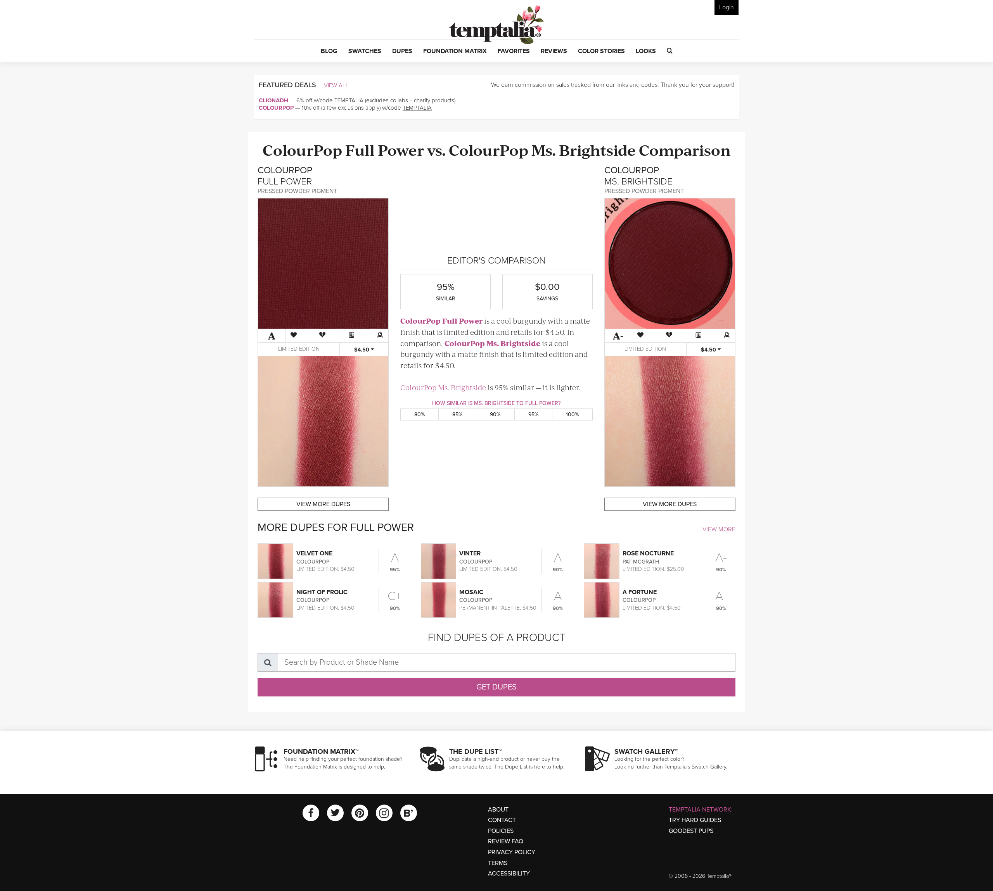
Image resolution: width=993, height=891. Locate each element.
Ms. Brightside (583, 149)
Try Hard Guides (695, 820)
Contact (502, 820)
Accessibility (509, 873)
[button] (329, 51)
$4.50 (362, 349)
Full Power (384, 149)
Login (726, 7)
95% (533, 414)
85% (457, 414)
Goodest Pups (691, 831)
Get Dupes (496, 687)
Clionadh (273, 100)
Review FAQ (505, 841)
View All (336, 85)
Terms (497, 863)
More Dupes (323, 504)
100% (572, 414)
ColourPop (276, 107)
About (498, 809)
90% (495, 414)
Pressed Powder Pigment (297, 191)
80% (419, 414)
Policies (501, 831)
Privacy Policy (511, 852)
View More (718, 529)
